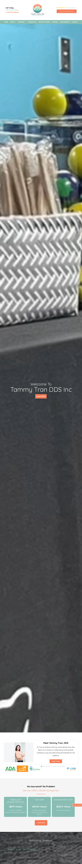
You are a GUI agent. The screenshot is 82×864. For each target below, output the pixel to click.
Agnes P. (11, 849)
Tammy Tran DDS (30, 849)
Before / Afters (44, 22)
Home (6, 22)
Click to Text (77, 805)
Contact (75, 22)
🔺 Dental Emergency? (12, 12)
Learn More (40, 396)
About (12, 22)
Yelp (5, 852)
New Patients (64, 22)
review (18, 849)
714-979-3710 (11, 10)
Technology (32, 22)
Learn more (56, 761)
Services (21, 22)
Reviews (55, 22)
